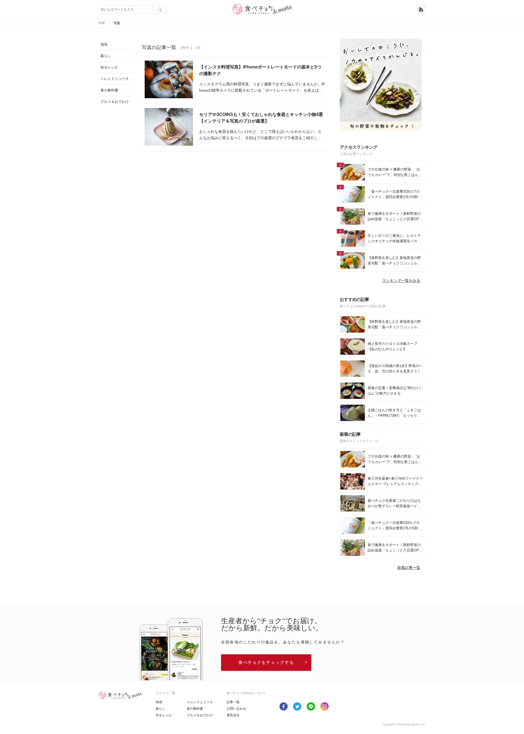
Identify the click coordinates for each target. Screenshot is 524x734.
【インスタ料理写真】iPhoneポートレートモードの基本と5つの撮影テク (260, 70)
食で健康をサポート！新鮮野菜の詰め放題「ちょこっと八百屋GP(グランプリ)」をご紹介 (394, 216)
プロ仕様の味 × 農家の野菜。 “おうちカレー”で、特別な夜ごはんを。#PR (394, 172)
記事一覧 (233, 702)
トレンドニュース (200, 702)
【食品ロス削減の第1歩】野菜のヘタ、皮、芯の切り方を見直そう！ (395, 368)
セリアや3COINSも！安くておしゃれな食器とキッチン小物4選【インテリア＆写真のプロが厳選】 (261, 117)
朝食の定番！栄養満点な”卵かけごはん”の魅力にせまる (395, 390)
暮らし (160, 709)
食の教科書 (195, 709)
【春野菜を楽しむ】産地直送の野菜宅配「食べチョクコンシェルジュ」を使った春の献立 (394, 261)
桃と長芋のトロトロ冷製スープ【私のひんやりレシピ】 (392, 346)
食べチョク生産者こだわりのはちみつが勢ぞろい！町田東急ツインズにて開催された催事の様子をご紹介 (394, 504)
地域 (159, 702)
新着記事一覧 (408, 567)
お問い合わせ (236, 709)
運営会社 (233, 715)
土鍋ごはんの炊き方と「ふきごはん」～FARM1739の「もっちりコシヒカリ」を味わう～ (394, 413)
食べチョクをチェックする (266, 662)
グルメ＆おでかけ (200, 715)
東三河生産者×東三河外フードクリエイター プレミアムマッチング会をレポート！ (395, 481)
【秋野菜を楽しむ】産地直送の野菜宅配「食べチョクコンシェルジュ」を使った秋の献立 (394, 325)
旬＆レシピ (164, 715)
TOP (101, 23)
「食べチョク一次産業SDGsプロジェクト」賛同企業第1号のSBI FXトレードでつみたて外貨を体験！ (394, 194)
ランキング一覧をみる (401, 280)
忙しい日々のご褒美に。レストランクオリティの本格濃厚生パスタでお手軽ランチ (394, 239)
